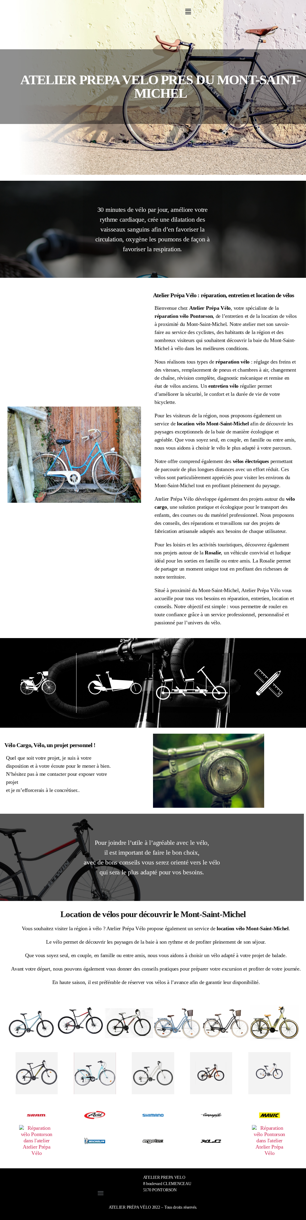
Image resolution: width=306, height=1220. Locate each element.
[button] (188, 11)
